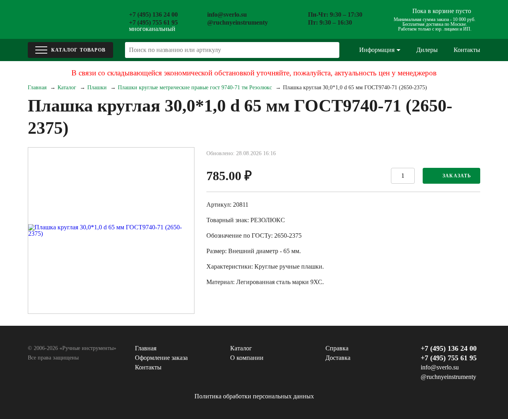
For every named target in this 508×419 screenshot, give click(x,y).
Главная (37, 87)
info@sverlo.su (227, 14)
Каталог (67, 87)
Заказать (457, 176)
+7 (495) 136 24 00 (153, 14)
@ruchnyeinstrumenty (237, 22)
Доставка (337, 357)
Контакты (467, 49)
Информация (376, 49)
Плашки (97, 87)
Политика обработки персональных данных (254, 396)
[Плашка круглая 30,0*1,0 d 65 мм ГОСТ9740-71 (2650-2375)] (111, 230)
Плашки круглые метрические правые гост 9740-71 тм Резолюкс (195, 87)
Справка (336, 348)
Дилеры (427, 49)
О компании (247, 357)
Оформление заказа (161, 357)
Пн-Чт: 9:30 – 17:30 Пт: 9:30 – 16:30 (335, 18)
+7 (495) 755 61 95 (153, 22)
